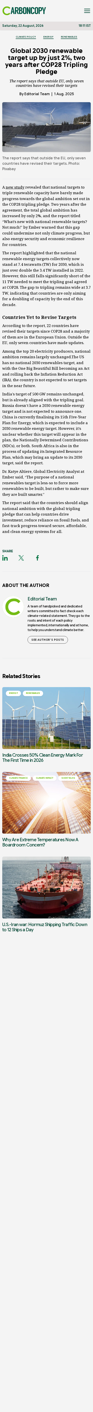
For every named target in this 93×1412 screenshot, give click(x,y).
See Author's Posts (47, 639)
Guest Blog (68, 778)
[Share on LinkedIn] (5, 558)
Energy (48, 36)
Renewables (69, 36)
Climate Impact (44, 778)
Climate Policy (26, 36)
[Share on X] (21, 558)
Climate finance (18, 778)
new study (15, 187)
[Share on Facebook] (37, 558)
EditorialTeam (37, 94)
